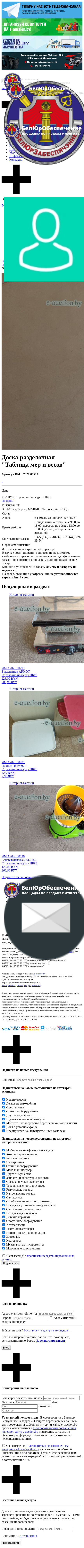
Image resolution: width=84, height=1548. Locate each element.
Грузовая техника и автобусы (25, 1119)
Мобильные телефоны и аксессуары (30, 1150)
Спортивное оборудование (24, 1221)
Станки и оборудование (22, 1111)
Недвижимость (16, 1099)
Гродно (27, 985)
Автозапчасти (15, 1225)
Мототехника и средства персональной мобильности (41, 1123)
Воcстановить (11, 1542)
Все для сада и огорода (21, 1213)
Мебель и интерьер (19, 1170)
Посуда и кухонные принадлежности (31, 1205)
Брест (4, 985)
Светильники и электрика (23, 1209)
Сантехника (14, 1197)
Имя (54, 1402)
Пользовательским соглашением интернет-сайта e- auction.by (35, 1447)
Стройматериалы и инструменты (28, 1201)
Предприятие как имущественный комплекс (35, 1131)
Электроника (15, 1162)
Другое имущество (18, 1115)
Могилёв (36, 985)
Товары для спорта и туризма (25, 1185)
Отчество (44, 1406)
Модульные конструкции (23, 1248)
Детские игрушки (18, 1217)
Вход (6, 1347)
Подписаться (11, 1263)
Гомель (20, 985)
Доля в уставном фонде (22, 1127)
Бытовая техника (17, 1158)
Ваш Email (8, 1079)
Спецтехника (15, 1107)
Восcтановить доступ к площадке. (46, 1330)
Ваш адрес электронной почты (22, 1398)
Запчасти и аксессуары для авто (27, 1177)
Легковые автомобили (21, 1103)
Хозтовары (13, 1240)
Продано (7, 500)
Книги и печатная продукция (26, 1232)
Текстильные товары (20, 1228)
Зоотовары (13, 1236)
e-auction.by (40, 974)
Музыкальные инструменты (25, 1244)
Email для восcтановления (19, 1528)
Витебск (11, 985)
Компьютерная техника (22, 1154)
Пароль (6, 1317)
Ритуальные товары (19, 1189)
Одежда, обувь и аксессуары (25, 1181)
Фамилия (8, 1402)
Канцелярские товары (21, 1193)
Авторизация (28, 1535)
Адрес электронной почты (19, 1313)
